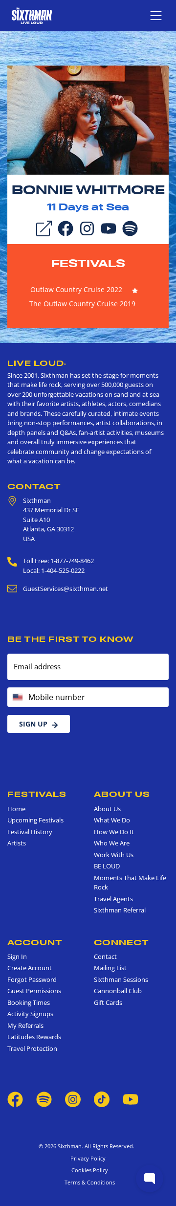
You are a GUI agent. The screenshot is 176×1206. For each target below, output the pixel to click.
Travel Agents (113, 898)
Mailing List (110, 967)
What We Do (112, 820)
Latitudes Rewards (34, 1036)
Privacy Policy (88, 1158)
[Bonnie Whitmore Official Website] (88, 119)
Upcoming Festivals (35, 820)
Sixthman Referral (120, 910)
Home (16, 808)
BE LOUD (107, 866)
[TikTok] (102, 1098)
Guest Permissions (34, 990)
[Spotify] (130, 227)
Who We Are (112, 843)
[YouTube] (108, 227)
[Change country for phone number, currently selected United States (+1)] (17, 697)
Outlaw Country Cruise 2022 (76, 289)
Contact (34, 486)
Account (35, 942)
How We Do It (114, 831)
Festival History (29, 831)
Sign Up (33, 724)
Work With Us (113, 854)
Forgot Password (32, 979)
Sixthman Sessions (121, 979)
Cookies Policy (88, 1170)
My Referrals (25, 1025)
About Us (122, 794)
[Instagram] (87, 227)
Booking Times (28, 1002)
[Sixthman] (32, 15)
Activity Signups (30, 1013)
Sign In (17, 956)
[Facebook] (65, 227)
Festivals (88, 263)
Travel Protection (32, 1048)
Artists (16, 843)
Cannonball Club (118, 990)
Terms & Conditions (88, 1182)
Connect (121, 942)
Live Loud (36, 363)
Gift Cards (108, 1002)
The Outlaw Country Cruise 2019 (82, 303)
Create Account (29, 967)
